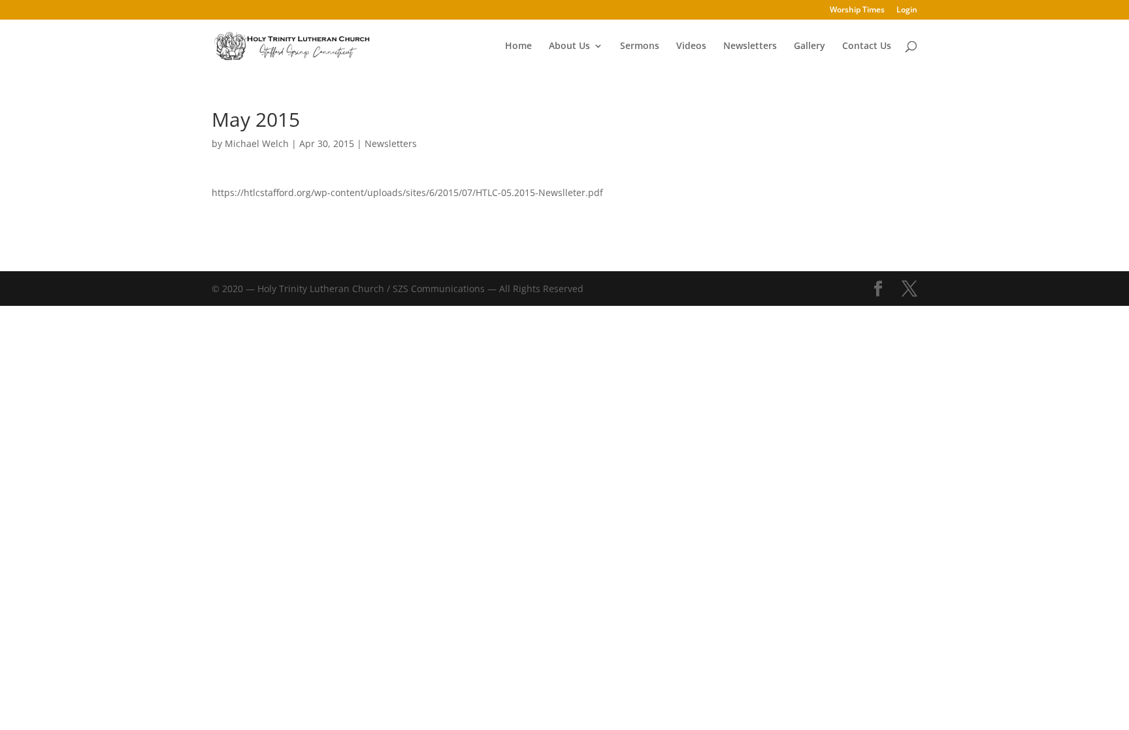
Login (906, 10)
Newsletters (750, 46)
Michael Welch (257, 143)
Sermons (639, 46)
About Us (569, 46)
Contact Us (866, 46)
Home (518, 46)
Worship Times (857, 10)
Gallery (809, 46)
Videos (691, 46)
